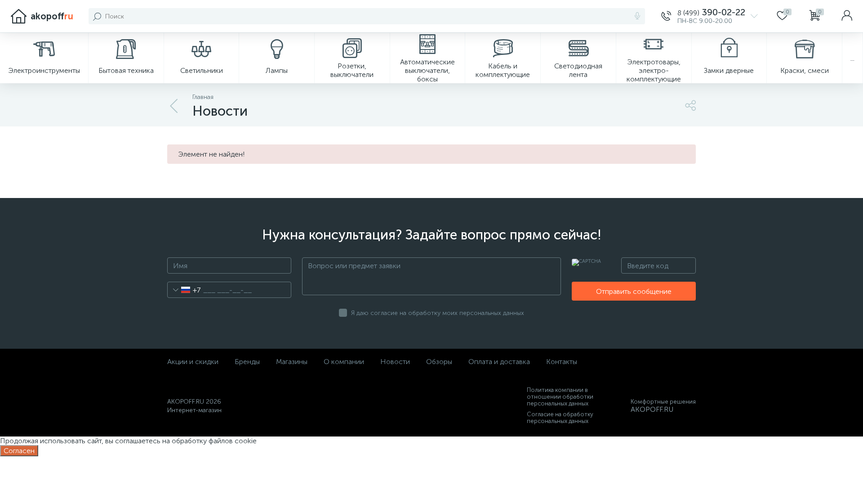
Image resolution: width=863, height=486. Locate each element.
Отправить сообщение (634, 291)
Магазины (291, 361)
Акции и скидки (192, 361)
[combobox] (184, 289)
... (852, 58)
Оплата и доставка (499, 361)
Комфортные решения (663, 401)
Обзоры (439, 361)
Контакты (561, 361)
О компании (344, 361)
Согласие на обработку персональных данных (560, 417)
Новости (395, 361)
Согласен (19, 450)
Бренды (247, 361)
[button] (709, 16)
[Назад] (174, 106)
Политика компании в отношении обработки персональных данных (560, 397)
